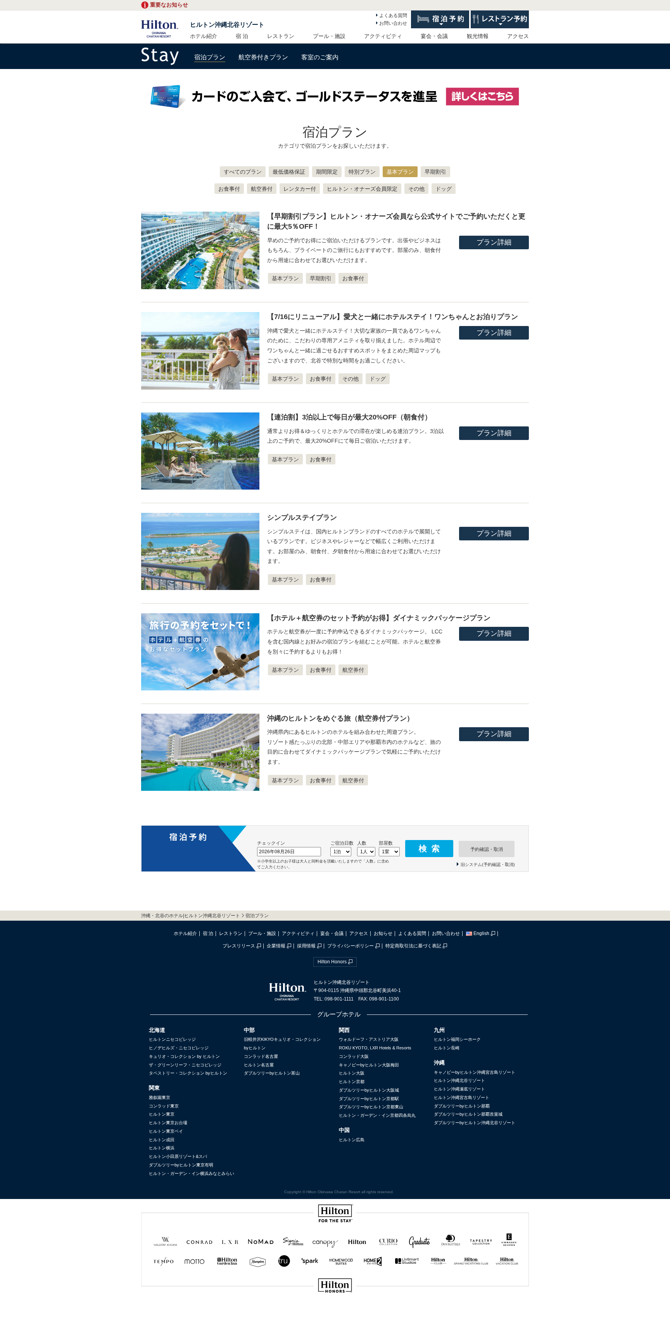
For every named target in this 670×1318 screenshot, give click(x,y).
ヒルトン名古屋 (259, 1065)
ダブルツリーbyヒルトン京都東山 (371, 1106)
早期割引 (435, 172)
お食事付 (229, 189)
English (481, 933)
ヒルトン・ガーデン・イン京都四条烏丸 (377, 1115)
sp (335, 1312)
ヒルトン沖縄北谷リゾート (227, 24)
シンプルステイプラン (302, 517)
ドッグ (443, 189)
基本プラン (400, 172)
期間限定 (327, 172)
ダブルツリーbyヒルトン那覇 (462, 1106)
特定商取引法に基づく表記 (413, 946)
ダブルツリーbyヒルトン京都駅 (369, 1098)
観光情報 (478, 36)
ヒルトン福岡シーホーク (457, 1039)
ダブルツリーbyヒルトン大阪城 (369, 1090)
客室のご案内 (319, 57)
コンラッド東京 (164, 1106)
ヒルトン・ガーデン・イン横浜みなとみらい (191, 1173)
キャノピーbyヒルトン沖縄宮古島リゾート (474, 1072)
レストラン (280, 36)
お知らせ (383, 933)
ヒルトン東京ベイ (166, 1131)
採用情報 (306, 946)
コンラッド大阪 (354, 1056)
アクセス (518, 36)
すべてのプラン (243, 172)
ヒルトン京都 (351, 1081)
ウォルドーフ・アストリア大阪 (369, 1039)
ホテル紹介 (203, 36)
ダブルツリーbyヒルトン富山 (272, 1073)
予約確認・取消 (486, 849)
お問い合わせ (393, 23)
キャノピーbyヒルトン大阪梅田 (369, 1065)
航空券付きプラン (263, 57)
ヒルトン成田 (161, 1139)
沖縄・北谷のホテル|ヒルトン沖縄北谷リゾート (190, 915)
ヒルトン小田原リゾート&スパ (178, 1156)
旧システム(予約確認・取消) (488, 864)
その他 (416, 189)
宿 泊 (242, 36)
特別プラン (362, 172)
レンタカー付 (299, 189)
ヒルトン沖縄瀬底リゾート (459, 1089)
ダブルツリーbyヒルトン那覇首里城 (468, 1114)
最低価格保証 (289, 172)
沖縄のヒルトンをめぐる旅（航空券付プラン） (340, 718)
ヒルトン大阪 (351, 1073)
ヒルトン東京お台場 (168, 1122)
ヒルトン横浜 (161, 1147)
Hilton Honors (332, 961)
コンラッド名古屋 (261, 1056)
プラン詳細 (494, 242)
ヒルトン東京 (161, 1114)
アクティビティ (383, 36)
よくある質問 (393, 15)
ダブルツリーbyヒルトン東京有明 (181, 1165)
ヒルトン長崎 (446, 1047)
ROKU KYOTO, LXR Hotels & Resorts (375, 1047)
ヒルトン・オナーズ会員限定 (362, 189)
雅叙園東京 (159, 1097)
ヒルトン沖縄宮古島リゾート (461, 1097)
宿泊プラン (209, 57)
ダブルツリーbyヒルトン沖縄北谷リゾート (474, 1122)
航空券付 (262, 189)
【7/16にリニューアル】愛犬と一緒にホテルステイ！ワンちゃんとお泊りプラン (392, 317)
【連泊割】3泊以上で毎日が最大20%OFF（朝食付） (349, 417)
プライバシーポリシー (350, 946)
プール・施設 (329, 36)
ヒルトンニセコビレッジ (172, 1039)
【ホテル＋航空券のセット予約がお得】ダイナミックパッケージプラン (378, 618)
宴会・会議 (434, 36)
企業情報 (276, 946)
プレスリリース (239, 946)
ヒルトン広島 (351, 1139)
